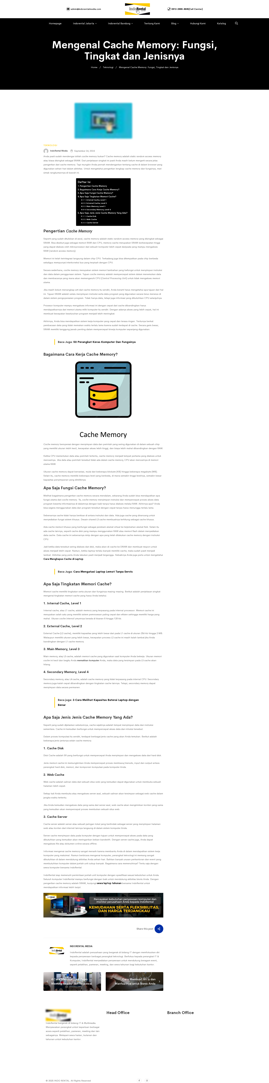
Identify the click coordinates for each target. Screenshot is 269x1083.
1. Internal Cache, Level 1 (95, 200)
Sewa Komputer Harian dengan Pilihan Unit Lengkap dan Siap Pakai (200, 181)
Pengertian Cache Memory (93, 186)
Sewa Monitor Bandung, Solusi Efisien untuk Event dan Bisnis (197, 196)
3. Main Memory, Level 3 (94, 206)
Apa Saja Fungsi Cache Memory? (96, 193)
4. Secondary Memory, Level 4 (97, 209)
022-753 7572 (118, 1059)
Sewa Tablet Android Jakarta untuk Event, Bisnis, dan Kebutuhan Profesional (201, 144)
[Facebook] (139, 1080)
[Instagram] (147, 1080)
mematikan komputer (87, 660)
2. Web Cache (90, 219)
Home (94, 67)
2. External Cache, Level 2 (95, 203)
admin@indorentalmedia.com (85, 9)
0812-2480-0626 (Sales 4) (124, 1050)
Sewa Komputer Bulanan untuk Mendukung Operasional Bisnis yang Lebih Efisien (201, 164)
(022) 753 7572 (118, 1065)
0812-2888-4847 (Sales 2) (124, 1037)
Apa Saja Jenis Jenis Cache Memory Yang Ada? (103, 213)
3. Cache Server (91, 222)
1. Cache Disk (90, 216)
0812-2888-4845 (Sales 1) (124, 1031)
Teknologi (108, 67)
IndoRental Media (58, 150)
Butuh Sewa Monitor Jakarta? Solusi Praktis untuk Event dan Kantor (197, 213)
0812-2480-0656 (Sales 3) (124, 1044)
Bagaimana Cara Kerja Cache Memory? (99, 189)
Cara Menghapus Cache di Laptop (63, 558)
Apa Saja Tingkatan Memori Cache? (98, 196)
